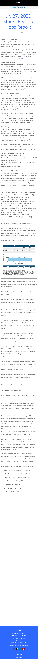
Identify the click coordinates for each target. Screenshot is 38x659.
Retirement (19, 657)
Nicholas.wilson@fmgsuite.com (19, 645)
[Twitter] (17, 649)
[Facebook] (14, 649)
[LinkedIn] (20, 649)
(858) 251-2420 (21, 635)
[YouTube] (23, 649)
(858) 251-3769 (21, 633)
